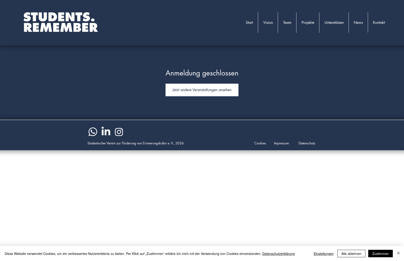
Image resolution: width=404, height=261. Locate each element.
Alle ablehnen (351, 253)
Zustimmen (380, 253)
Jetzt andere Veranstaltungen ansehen (202, 89)
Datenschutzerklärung (278, 253)
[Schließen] (398, 253)
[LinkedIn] (106, 131)
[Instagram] (119, 131)
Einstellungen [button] (324, 253)
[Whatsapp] (92, 131)
